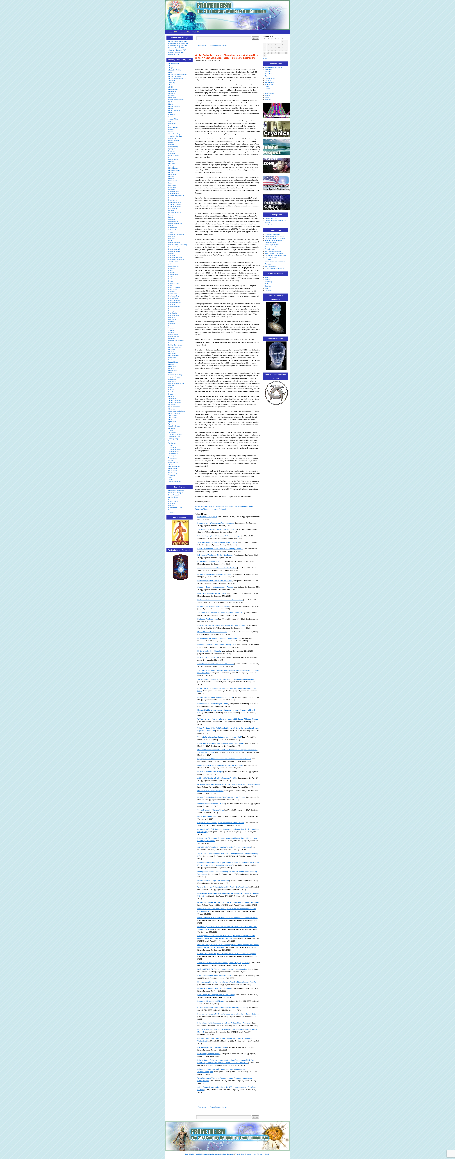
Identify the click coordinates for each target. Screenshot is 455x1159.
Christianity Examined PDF (177, 50)
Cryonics (171, 144)
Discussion (268, 286)
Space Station (172, 415)
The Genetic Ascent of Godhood (275, 238)
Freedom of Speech (174, 213)
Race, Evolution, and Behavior (274, 253)
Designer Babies (173, 155)
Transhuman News (174, 449)
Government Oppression (176, 234)
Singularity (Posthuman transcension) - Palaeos (215, 587)
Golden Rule (172, 230)
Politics (267, 284)
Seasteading (172, 398)
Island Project (269, 82)
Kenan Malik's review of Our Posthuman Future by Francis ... (220, 549)
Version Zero (172, 510)
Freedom (171, 211)
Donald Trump (173, 159)
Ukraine (170, 460)
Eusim (267, 288)
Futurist (170, 217)
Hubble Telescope (174, 243)
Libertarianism (173, 275)
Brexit (170, 112)
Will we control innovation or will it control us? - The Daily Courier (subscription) (227, 679)
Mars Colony (172, 289)
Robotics (171, 385)
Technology (172, 432)
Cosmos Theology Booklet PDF (178, 44)
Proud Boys (172, 366)
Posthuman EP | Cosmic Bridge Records (212, 704)
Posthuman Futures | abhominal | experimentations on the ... (220, 600)
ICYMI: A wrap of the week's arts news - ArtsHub (215, 975)
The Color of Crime (271, 257)
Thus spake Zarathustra (272, 234)
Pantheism (171, 338)
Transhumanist (173, 454)
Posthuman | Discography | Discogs (210, 1001)
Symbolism (268, 74)
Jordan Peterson (173, 266)
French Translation (174, 495)
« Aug (265, 58)
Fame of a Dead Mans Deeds (274, 240)
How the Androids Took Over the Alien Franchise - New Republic (221, 797)
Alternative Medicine (175, 70)
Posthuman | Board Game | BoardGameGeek (214, 574)
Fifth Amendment (173, 191)
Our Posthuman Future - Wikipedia (210, 791)
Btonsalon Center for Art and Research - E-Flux (215, 697)
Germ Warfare (172, 228)
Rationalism (172, 379)
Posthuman (172, 358)
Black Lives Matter (174, 106)
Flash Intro (171, 503)
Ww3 (170, 477)
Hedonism (171, 236)
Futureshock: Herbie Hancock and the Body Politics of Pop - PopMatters (224, 1023)
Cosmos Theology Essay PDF (178, 46)
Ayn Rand (171, 93)
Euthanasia (172, 174)
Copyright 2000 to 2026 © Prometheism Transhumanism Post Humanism (209, 1154)
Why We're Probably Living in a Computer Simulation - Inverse (220, 823)
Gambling (171, 219)
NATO (170, 309)
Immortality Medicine (175, 257)
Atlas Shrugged (173, 89)
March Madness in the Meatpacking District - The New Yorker (220, 765)
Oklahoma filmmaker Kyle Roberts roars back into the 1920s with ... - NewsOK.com (228, 784)
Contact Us (196, 32)
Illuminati (171, 253)
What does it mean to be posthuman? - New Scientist (217, 542)
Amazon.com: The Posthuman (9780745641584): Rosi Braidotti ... (222, 625)
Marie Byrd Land (173, 283)
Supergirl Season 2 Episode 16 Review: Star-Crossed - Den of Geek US (224, 759)
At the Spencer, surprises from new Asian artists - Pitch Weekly (220, 743)
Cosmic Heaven (173, 140)
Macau (170, 281)
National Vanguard (174, 306)
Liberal (170, 270)
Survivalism (172, 428)
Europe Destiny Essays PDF (177, 41)
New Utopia (172, 317)
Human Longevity (174, 251)
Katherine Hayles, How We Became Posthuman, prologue (219, 536)
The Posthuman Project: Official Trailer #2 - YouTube (217, 529)
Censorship (172, 123)
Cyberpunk (171, 149)
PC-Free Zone (269, 84)
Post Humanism (173, 356)
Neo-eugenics (172, 311)
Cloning (170, 132)
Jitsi (169, 264)
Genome (171, 225)
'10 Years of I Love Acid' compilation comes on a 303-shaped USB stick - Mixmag (227, 719)
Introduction (268, 69)
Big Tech (171, 102)
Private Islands (173, 362)
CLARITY (268, 260)
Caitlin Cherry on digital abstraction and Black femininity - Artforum (222, 1007)
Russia (170, 394)
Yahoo (170, 479)
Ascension (171, 80)
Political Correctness (175, 345)
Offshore (171, 330)
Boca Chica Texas (174, 110)
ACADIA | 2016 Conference (207, 657)
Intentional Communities (176, 260)
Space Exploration (174, 413)
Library (267, 87)
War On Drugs (172, 473)
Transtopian (172, 456)
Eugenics (171, 172)
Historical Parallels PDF (176, 48)
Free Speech (172, 208)
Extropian (171, 179)
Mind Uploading (173, 296)
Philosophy (268, 282)
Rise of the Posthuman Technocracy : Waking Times (216, 645)
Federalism (172, 187)
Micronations (172, 294)
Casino (170, 117)
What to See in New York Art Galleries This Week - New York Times (222, 887)
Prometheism (269, 290)
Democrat (171, 153)
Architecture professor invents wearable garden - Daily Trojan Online (223, 963)
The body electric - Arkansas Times (210, 810)
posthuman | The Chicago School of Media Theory (216, 995)
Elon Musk (171, 164)
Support (267, 97)
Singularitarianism (174, 407)
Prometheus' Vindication (176, 491)
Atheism (171, 85)
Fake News (172, 185)
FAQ (175, 32)
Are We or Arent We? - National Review (212, 1047)
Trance (170, 445)
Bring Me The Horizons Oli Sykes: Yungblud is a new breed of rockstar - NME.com (228, 1014)
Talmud (170, 430)
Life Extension (172, 279)
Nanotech (171, 304)
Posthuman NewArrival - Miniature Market (213, 606)
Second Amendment (174, 400)
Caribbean (171, 115)
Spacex (170, 419)
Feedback (268, 99)
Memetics (171, 292)
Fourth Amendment (174, 204)
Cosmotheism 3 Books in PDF (274, 236)
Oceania (171, 328)
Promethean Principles (175, 493)
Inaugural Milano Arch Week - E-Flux (211, 803)
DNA (169, 157)
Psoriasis (171, 368)
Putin (170, 373)
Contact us (171, 512)
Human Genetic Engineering (177, 245)
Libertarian (171, 272)
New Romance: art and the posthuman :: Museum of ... (218, 638)
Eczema (171, 162)
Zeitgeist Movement (174, 481)
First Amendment (173, 198)
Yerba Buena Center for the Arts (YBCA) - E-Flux (215, 664)
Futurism (171, 215)
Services (267, 95)
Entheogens (172, 166)
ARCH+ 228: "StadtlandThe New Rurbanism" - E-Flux (217, 778)
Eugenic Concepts (174, 170)
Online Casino (173, 334)
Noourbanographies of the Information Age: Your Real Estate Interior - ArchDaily (227, 982)
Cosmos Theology (271, 218)
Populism (171, 351)
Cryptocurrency (173, 147)
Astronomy (171, 83)
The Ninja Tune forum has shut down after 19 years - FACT (219, 737)
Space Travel (172, 417)
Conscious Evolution (175, 136)
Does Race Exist (270, 266)
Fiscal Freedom (173, 200)
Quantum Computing (175, 375)
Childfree (171, 130)
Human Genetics (173, 247)
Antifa (170, 72)
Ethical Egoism (173, 168)
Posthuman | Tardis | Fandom (208, 1054)
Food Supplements (174, 202)
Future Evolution (173, 501)
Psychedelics (172, 370)
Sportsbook (172, 424)
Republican (172, 381)
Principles (268, 72)
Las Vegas (171, 268)
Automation (172, 91)
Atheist (170, 87)
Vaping (170, 464)
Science (267, 279)
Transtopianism (173, 458)
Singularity (171, 409)
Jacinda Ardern (173, 262)
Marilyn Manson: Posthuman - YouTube (212, 632)
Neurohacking (172, 313)
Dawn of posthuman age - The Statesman (213, 880)
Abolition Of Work (174, 63)
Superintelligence (174, 426)
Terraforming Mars (174, 437)
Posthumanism (173, 360)
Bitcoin (170, 104)
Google (170, 232)
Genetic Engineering (175, 223)
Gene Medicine (173, 221)
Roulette (171, 392)
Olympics (171, 332)
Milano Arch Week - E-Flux (207, 816)
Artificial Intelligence (174, 76)
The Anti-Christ (269, 249)
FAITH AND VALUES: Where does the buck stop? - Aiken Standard (222, 969)
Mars (170, 285)
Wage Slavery (172, 471)
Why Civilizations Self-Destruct (274, 268)
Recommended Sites (175, 508)
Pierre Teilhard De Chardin (273, 67)
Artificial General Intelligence (177, 74)
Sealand (171, 396)
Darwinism (171, 151)
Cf (169, 125)
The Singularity (173, 439)
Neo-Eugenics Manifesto (273, 251)
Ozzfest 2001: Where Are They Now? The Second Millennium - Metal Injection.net (228, 902)
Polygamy (171, 349)
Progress (171, 364)
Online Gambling (173, 336)
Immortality (171, 255)
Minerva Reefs (173, 298)
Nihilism (171, 321)
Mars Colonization (174, 287)
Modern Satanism (174, 300)
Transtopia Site (185, 32)
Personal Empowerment (176, 341)
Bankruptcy (172, 98)
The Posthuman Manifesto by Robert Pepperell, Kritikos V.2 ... (220, 613)
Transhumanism (173, 451)
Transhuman (172, 447)
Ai (169, 66)
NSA (169, 326)
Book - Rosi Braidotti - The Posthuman (211, 593)
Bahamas (171, 95)
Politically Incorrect (174, 347)
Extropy (170, 183)
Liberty (170, 277)
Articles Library (173, 497)
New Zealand (172, 319)
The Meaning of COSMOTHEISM (275, 255)
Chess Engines (173, 127)
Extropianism (172, 181)
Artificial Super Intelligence (177, 78)
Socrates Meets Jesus (272, 247)
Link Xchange (269, 93)
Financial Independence (176, 196)
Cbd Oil (170, 121)
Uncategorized (173, 462)
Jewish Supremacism (272, 245)
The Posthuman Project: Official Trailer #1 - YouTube (217, 568)
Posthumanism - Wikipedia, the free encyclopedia (215, 523)
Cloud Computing (174, 134)
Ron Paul (171, 390)
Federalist (171, 189)
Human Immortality (174, 249)
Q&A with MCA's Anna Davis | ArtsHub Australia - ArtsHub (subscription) (224, 847)
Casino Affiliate (173, 119)
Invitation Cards (270, 225)
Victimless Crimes (174, 466)
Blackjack (171, 108)
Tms (169, 441)
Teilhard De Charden (175, 434)
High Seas (171, 238)
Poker (170, 343)
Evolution (171, 176)
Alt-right (170, 68)
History (170, 240)
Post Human (172, 353)
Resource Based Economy (177, 383)
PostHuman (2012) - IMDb (207, 517)
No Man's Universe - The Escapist (210, 772)
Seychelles (171, 405)
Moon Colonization (174, 302)
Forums (267, 89)
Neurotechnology (174, 315)
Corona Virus (172, 138)
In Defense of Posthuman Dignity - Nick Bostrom (215, 555)
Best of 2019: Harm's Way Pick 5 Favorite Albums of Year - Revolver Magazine (226, 954)
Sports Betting (172, 422)
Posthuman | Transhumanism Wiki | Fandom (214, 988)
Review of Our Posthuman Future (210, 561)
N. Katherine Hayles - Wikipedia (209, 651)
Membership (269, 91)
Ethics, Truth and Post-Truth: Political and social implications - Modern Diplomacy (227, 918)
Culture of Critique (271, 243)
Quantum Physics (174, 377)
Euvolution (248, 1154)
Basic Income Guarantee (176, 100)
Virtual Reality (172, 469)
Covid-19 (171, 142)
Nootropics (171, 324)
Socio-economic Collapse (176, 411)
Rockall (170, 388)
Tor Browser (172, 443)
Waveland (171, 475)
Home (170, 32)
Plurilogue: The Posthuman (207, 619)
